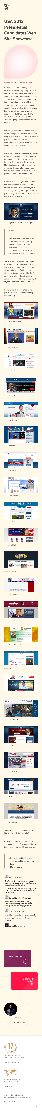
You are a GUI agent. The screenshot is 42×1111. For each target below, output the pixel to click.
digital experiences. (24, 1097)
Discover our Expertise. (12, 1062)
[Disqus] (21, 901)
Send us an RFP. (9, 1086)
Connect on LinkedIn (11, 1102)
